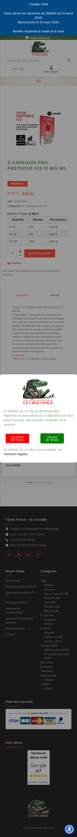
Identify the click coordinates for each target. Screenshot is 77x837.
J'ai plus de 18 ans (52, 438)
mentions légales (15, 454)
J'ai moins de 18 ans (17, 438)
